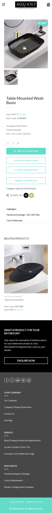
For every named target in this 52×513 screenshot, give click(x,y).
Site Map (8, 420)
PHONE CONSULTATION (26, 170)
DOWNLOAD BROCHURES (26, 160)
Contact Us (9, 413)
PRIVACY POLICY (34, 502)
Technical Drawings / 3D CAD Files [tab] (23, 214)
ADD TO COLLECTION (27, 151)
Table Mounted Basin (14, 300)
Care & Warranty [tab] (14, 220)
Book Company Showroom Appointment (22, 440)
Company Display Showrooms (17, 407)
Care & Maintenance (13, 480)
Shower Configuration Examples (19, 487)
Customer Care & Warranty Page (19, 453)
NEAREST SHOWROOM (26, 180)
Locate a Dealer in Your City (17, 447)
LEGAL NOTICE (16, 502)
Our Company (10, 400)
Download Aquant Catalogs (17, 473)
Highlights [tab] (12, 209)
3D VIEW (42, 23)
